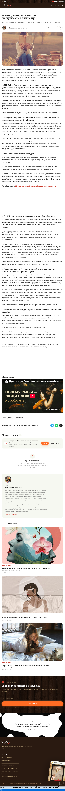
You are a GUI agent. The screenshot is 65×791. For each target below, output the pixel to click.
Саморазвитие (7, 11)
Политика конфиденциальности (10, 771)
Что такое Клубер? (7, 757)
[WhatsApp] (56, 425)
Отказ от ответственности (9, 768)
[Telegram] (52, 425)
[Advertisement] (32, 201)
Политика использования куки (10, 773)
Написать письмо (6, 760)
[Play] (53, 1)
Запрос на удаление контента (10, 776)
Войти (45, 443)
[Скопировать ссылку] (61, 425)
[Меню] (2, 5)
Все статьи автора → (11, 514)
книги (10, 417)
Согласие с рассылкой (8, 765)
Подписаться (32, 704)
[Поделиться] (61, 28)
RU (5, 1)
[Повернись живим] (61, 783)
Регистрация (55, 443)
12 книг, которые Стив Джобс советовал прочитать (35, 186)
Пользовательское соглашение (10, 763)
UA (2, 1)
